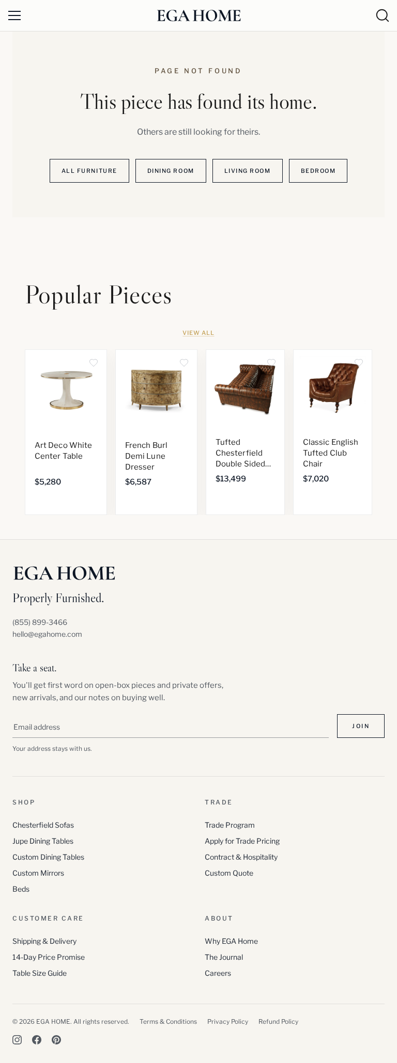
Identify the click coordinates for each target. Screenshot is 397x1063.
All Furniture (89, 170)
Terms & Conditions (168, 1021)
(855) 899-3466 (39, 622)
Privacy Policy (227, 1021)
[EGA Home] (198, 15)
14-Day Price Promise (48, 957)
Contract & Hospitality (241, 856)
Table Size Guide (39, 973)
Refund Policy (278, 1021)
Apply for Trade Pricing (242, 840)
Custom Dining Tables (48, 856)
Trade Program (230, 824)
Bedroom (318, 170)
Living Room (247, 170)
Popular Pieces (98, 295)
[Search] (382, 15)
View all (198, 332)
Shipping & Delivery (44, 941)
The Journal (224, 957)
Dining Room (170, 170)
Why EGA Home (231, 941)
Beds (20, 888)
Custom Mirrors (38, 872)
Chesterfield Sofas (43, 824)
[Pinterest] (56, 1039)
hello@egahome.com (47, 634)
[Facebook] (36, 1039)
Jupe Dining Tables (42, 840)
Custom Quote (229, 872)
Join (361, 726)
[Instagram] (17, 1039)
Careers (218, 973)
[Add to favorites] (93, 362)
